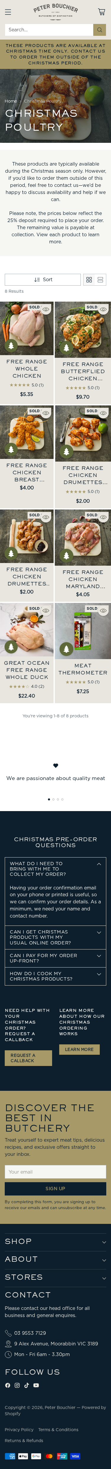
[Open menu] (8, 12)
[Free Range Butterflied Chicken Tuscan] (83, 330)
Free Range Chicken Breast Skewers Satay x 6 (26, 480)
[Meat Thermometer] (83, 631)
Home (11, 100)
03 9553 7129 (30, 1333)
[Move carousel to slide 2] (53, 799)
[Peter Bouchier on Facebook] (7, 1386)
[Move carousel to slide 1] (49, 799)
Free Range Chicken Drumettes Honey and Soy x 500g (26, 584)
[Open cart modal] (101, 12)
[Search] (99, 30)
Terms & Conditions (58, 1429)
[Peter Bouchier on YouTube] (36, 1386)
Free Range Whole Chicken (26, 369)
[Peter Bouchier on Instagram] (17, 1386)
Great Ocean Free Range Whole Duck (26, 670)
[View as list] (100, 279)
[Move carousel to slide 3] (58, 799)
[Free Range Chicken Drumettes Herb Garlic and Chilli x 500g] (83, 433)
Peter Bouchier (61, 1407)
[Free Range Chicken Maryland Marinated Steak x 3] (83, 537)
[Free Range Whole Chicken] (27, 328)
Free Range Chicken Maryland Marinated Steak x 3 (82, 587)
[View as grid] (89, 279)
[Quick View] (46, 309)
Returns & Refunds (24, 1440)
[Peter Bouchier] (55, 11)
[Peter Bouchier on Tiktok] (26, 1386)
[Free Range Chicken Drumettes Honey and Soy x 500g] (27, 536)
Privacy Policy (19, 1429)
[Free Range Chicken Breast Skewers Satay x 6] (27, 432)
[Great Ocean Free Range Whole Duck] (27, 629)
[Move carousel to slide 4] (62, 799)
